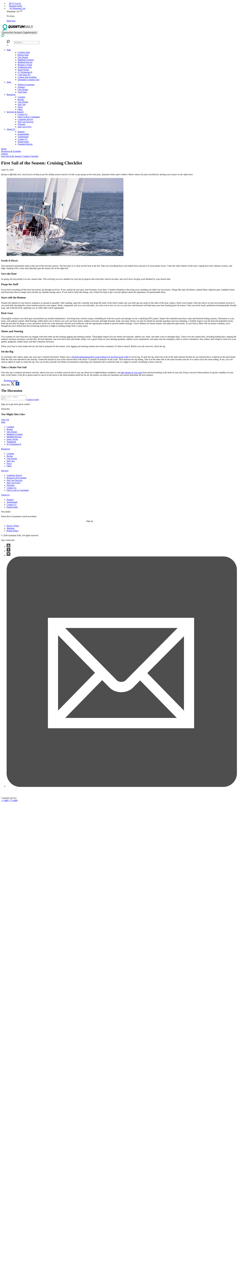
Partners (21, 132)
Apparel (21, 87)
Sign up (89, 521)
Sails (9, 50)
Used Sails (22, 92)
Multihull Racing (25, 62)
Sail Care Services (25, 122)
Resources (11, 94)
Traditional (11, 442)
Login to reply (33, 399)
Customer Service (25, 119)
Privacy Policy (13, 526)
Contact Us (22, 114)
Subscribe (5, 409)
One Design (23, 57)
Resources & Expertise (16, 478)
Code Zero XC (24, 74)
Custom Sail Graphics (27, 77)
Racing (21, 99)
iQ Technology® (25, 72)
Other (20, 109)
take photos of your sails (131, 372)
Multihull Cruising (26, 60)
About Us (11, 129)
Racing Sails (23, 55)
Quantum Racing (25, 144)
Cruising (21, 97)
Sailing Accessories (26, 84)
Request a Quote (25, 65)
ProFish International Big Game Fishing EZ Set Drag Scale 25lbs (100, 357)
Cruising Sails (24, 52)
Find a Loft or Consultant (29, 117)
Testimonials (23, 136)
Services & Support (15, 112)
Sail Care (22, 104)
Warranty (22, 124)
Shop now (11, 21)
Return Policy (13, 531)
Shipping (10, 528)
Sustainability (23, 134)
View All (5, 419)
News (20, 107)
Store (9, 82)
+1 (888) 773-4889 (9, 800)
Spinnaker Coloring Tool (28, 79)
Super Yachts (23, 70)
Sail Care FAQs (24, 127)
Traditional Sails (25, 67)
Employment (23, 141)
